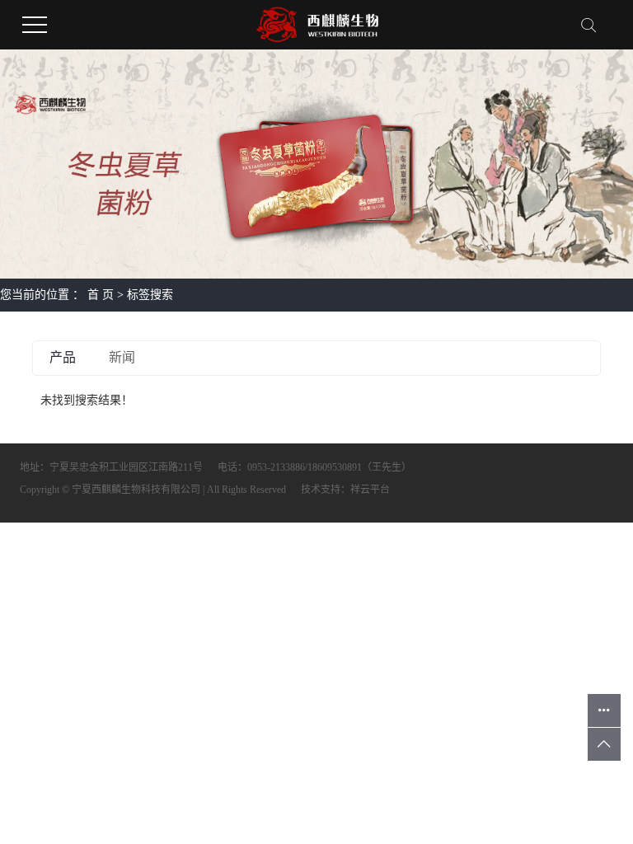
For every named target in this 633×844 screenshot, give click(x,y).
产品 (62, 357)
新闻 (122, 357)
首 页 (100, 294)
